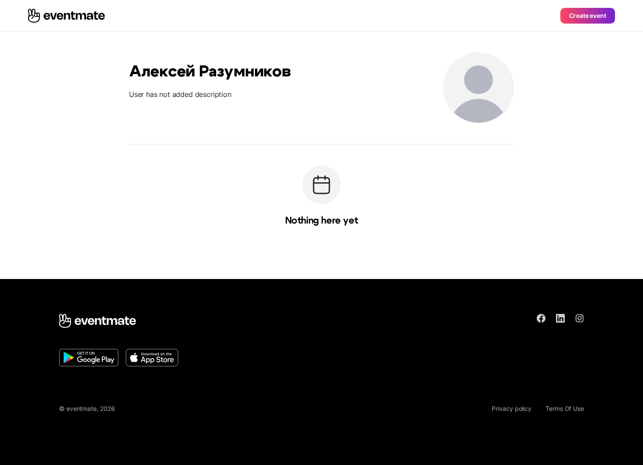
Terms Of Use (564, 408)
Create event (587, 15)
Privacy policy (511, 408)
